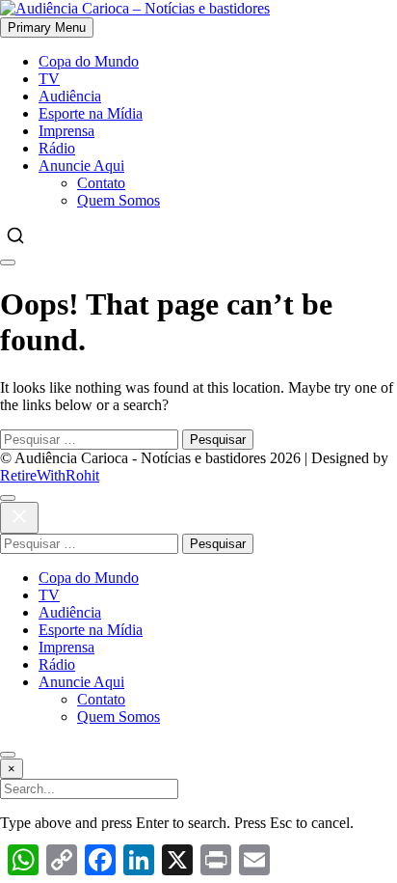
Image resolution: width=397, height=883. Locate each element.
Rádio (57, 148)
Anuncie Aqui (81, 165)
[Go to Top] (7, 755)
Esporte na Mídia (91, 113)
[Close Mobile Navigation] (7, 262)
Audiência (70, 96)
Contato (101, 183)
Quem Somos (118, 200)
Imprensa (66, 131)
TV (49, 78)
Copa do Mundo (89, 61)
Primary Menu (47, 27)
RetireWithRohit (49, 475)
